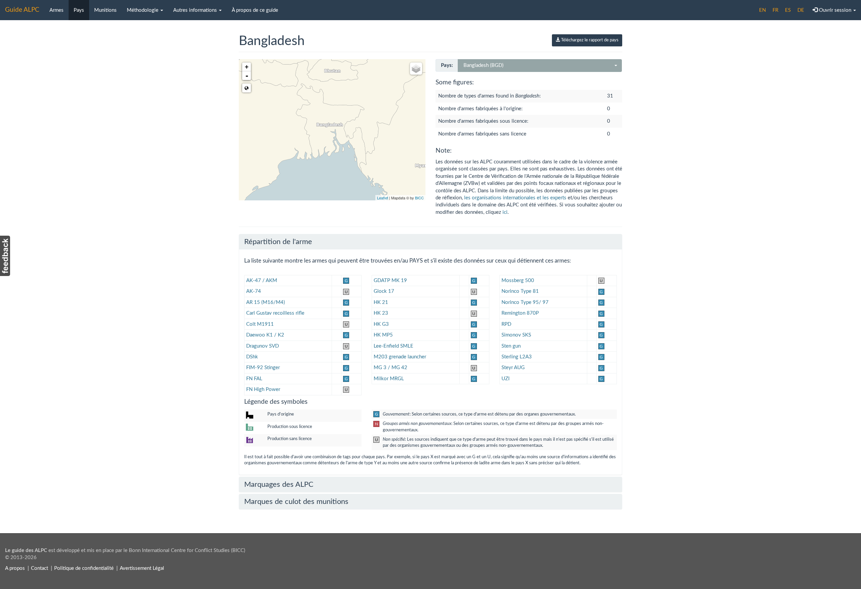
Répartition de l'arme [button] (278, 241)
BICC (419, 197)
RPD (506, 324)
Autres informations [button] (195, 10)
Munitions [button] (105, 10)
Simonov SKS (516, 335)
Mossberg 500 (517, 280)
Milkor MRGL (389, 378)
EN (762, 10)
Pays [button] (79, 10)
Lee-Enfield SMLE (393, 346)
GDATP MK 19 (390, 280)
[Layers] (416, 69)
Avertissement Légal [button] (142, 568)
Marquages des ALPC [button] (278, 484)
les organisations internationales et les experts (515, 197)
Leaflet (382, 197)
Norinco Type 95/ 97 (525, 302)
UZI (505, 378)
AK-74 (253, 291)
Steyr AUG (513, 367)
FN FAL (254, 378)
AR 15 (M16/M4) (265, 302)
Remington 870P (520, 313)
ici (505, 212)
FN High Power (263, 389)
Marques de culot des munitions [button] (296, 501)
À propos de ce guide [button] (255, 10)
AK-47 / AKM (261, 280)
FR (775, 10)
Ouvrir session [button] (835, 10)
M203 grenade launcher (400, 356)
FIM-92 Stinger (263, 367)
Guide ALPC (22, 10)
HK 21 (381, 302)
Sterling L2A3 (516, 356)
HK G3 (381, 324)
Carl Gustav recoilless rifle (275, 313)
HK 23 (381, 313)
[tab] (430, 241)
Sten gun (511, 346)
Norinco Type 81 (520, 291)
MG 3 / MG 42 (390, 367)
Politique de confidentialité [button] (84, 568)
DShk (252, 356)
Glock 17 (384, 291)
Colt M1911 (260, 324)
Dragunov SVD (262, 346)
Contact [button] (39, 568)
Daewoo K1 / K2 (265, 335)
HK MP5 (383, 335)
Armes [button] (56, 10)
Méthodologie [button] (143, 10)
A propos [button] (15, 568)
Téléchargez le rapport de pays (589, 40)
